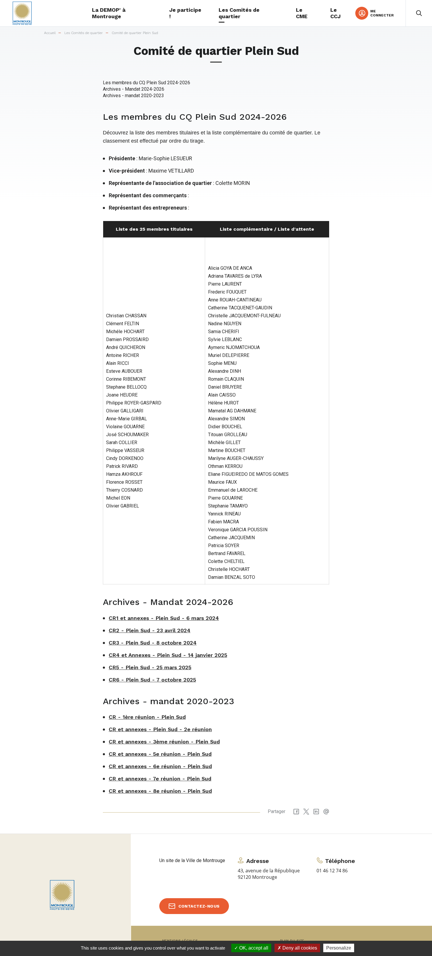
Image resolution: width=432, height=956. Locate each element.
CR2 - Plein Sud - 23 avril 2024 (149, 630)
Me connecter (382, 13)
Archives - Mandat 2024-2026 (133, 89)
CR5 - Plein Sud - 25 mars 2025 (150, 667)
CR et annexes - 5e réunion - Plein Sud (160, 754)
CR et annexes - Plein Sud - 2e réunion (160, 729)
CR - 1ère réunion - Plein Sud (147, 717)
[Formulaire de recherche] (419, 13)
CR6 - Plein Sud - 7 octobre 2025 (152, 680)
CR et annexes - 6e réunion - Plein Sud (160, 766)
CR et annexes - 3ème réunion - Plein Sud (164, 742)
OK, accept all (253, 947)
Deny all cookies (299, 947)
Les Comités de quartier (83, 33)
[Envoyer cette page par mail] (326, 812)
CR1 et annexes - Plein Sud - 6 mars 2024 (164, 618)
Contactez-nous (199, 906)
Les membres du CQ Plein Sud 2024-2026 (146, 82)
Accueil (50, 33)
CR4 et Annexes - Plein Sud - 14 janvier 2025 (168, 655)
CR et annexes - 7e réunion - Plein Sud (160, 778)
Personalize (338, 947)
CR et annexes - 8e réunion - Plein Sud (160, 791)
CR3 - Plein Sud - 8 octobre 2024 (153, 643)
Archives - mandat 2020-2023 (133, 95)
